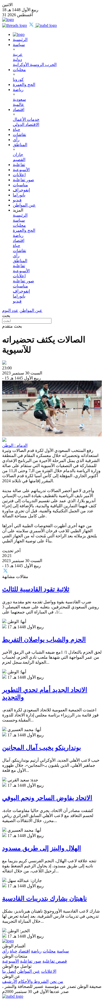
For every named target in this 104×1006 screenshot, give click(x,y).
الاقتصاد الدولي (26, 124)
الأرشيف (9, 981)
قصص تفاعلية (54, 961)
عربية (18, 54)
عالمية (18, 104)
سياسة (19, 44)
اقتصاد (18, 109)
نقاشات (19, 134)
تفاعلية (19, 164)
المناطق (20, 144)
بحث (6, 315)
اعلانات (19, 174)
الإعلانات (48, 971)
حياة (16, 129)
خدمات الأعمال (26, 119)
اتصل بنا (9, 971)
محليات (19, 69)
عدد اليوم (10, 310)
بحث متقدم (12, 326)
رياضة (18, 89)
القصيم (19, 159)
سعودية (19, 99)
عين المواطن (24, 205)
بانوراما (19, 195)
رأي (16, 139)
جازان (18, 154)
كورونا (18, 79)
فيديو (17, 200)
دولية (17, 59)
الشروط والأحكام (33, 981)
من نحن (56, 981)
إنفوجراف (21, 190)
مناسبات (20, 185)
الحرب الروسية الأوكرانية (35, 64)
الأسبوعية (21, 169)
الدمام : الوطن (14, 445)
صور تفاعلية (23, 180)
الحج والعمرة (24, 84)
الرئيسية (20, 39)
